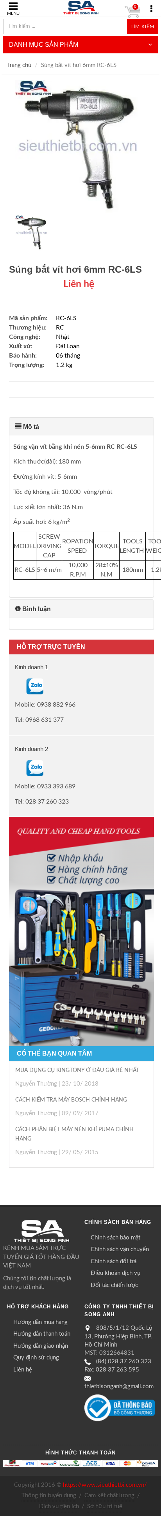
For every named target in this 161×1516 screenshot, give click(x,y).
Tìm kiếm (142, 26)
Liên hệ (22, 1370)
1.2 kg (64, 365)
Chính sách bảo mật (115, 1238)
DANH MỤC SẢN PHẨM (43, 44)
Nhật (63, 337)
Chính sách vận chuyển (120, 1249)
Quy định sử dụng (36, 1358)
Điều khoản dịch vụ (115, 1273)
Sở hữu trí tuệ (104, 1506)
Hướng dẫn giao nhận (40, 1346)
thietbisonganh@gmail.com (119, 1386)
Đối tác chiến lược (114, 1285)
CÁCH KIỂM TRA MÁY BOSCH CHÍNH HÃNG (71, 1100)
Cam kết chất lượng (109, 1495)
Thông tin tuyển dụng (48, 1495)
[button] (81, 426)
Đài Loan (68, 346)
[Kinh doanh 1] (15, 686)
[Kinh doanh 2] (15, 768)
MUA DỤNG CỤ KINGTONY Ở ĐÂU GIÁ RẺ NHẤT (77, 1070)
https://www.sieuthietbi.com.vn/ (105, 1485)
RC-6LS (66, 318)
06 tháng (68, 356)
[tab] (81, 426)
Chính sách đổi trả (113, 1261)
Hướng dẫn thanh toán (41, 1334)
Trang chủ (19, 65)
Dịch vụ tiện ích (59, 1506)
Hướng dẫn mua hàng (40, 1322)
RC (60, 327)
